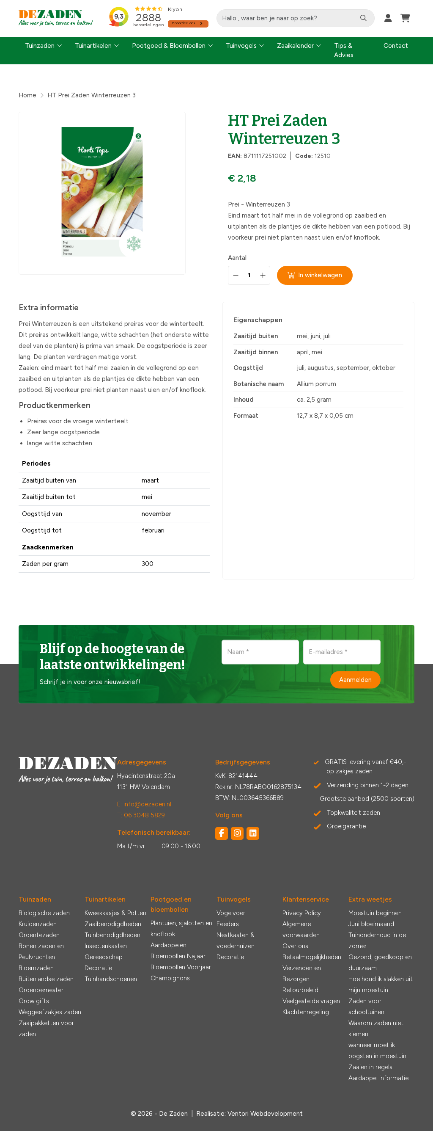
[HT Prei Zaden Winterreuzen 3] (102, 193)
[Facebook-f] (221, 833)
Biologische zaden (44, 913)
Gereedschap (104, 957)
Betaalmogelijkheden (311, 957)
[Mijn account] (388, 18)
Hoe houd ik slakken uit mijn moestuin (380, 984)
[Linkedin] (253, 833)
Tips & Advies (344, 50)
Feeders (227, 924)
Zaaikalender (295, 46)
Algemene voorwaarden (301, 929)
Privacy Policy (301, 913)
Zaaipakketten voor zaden (46, 1028)
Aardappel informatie (378, 1078)
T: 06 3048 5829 (141, 815)
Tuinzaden (40, 46)
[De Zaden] (56, 18)
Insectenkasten (106, 946)
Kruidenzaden (38, 924)
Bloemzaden (36, 968)
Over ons (295, 946)
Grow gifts (34, 1001)
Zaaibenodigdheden (113, 924)
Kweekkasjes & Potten (115, 913)
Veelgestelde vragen (311, 1001)
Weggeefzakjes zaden (50, 1012)
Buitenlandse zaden (46, 979)
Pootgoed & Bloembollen (169, 46)
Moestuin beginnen (375, 913)
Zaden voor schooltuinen (366, 1006)
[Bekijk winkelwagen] (405, 18)
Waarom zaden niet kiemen (375, 1028)
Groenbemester (41, 990)
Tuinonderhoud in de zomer (377, 940)
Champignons (170, 978)
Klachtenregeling (305, 1012)
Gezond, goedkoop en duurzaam (380, 962)
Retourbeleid (300, 990)
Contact (396, 46)
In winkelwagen (320, 275)
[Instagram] (237, 833)
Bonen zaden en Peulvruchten (41, 951)
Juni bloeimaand (371, 924)
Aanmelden (355, 679)
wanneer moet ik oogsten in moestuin (377, 1050)
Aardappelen (168, 945)
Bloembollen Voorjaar (181, 967)
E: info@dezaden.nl (144, 804)
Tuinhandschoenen (111, 979)
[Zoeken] (363, 18)
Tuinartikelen (93, 46)
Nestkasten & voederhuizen (235, 940)
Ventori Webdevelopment (265, 1113)
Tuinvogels (241, 46)
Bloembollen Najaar (178, 956)
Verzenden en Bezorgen (301, 973)
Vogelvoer (230, 913)
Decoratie (98, 968)
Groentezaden (39, 935)
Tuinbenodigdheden (112, 935)
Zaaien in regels (370, 1067)
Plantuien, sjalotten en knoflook (181, 928)
